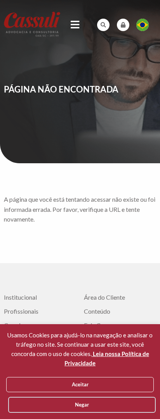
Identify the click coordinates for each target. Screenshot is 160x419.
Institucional (20, 297)
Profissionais (21, 311)
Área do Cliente (104, 297)
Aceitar (80, 384)
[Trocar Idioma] (142, 25)
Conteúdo (97, 311)
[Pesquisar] (103, 25)
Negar (82, 405)
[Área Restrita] (123, 25)
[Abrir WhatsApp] (140, 399)
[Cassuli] (32, 24)
